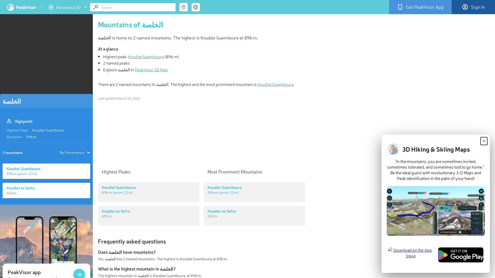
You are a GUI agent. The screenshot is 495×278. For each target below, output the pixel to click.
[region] (46, 55)
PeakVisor (21, 7)
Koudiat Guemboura (48, 130)
